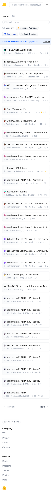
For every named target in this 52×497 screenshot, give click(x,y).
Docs (4, 479)
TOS (4, 433)
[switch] (3, 28)
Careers (6, 447)
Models (5, 461)
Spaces (5, 470)
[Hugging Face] (4, 488)
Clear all (46, 41)
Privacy (5, 437)
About (5, 442)
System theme (12, 421)
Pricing (5, 475)
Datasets (6, 465)
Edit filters (11, 34)
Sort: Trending (30, 34)
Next (42, 406)
